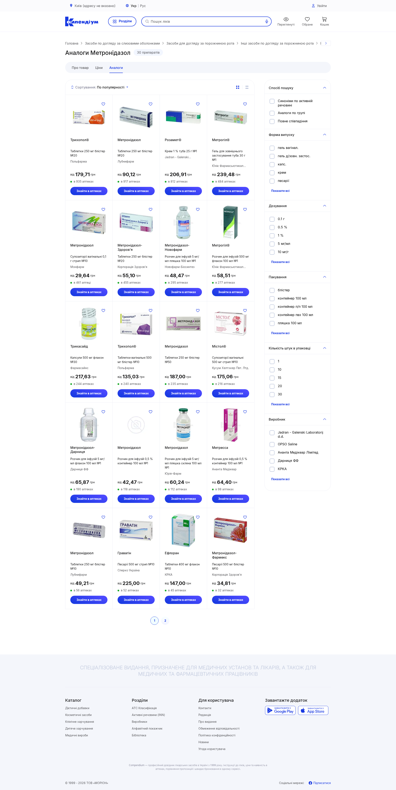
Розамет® (173, 140)
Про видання (207, 721)
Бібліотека (139, 735)
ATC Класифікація (144, 708)
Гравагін (124, 553)
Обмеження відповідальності (218, 728)
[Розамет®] (183, 117)
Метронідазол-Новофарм (177, 247)
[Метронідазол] (136, 117)
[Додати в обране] (103, 104)
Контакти (204, 708)
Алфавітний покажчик (147, 728)
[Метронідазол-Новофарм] (183, 222)
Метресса (220, 448)
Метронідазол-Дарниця (82, 450)
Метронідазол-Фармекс (224, 555)
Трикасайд (79, 346)
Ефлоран (172, 553)
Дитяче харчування (79, 728)
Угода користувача (211, 749)
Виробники (139, 721)
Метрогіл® (221, 140)
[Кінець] (326, 43)
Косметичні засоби (78, 715)
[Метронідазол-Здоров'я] (136, 222)
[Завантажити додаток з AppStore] (313, 710)
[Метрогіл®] (230, 117)
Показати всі (280, 190)
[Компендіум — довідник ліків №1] (81, 21)
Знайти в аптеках (89, 191)
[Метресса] (230, 425)
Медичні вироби (76, 735)
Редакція (204, 715)
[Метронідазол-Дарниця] (88, 425)
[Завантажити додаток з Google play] (280, 710)
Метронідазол (129, 140)
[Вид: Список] (247, 87)
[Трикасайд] (88, 323)
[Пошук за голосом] (267, 21)
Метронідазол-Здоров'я (130, 247)
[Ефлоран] (183, 530)
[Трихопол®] (88, 117)
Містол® (219, 346)
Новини (203, 742)
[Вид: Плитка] (237, 87)
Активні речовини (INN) (148, 715)
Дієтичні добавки (77, 708)
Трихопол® (79, 140)
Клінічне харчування (79, 721)
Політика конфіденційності (216, 735)
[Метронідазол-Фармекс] (230, 530)
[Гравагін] (136, 530)
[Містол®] (230, 323)
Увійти (322, 6)
